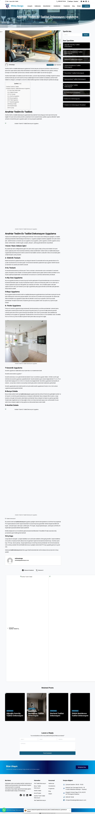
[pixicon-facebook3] (20, 795)
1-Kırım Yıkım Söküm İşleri (13, 90)
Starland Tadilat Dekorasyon (57, 714)
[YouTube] (83, 1)
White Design (36, 20)
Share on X (40, 570)
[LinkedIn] (86, 1)
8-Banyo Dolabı (11, 104)
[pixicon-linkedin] (27, 795)
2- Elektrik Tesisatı (12, 92)
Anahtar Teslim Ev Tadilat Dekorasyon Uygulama (18, 88)
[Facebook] (81, 1)
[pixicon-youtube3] (30, 795)
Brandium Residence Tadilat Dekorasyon (36, 713)
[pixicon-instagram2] (24, 795)
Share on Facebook (29, 570)
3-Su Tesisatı (11, 94)
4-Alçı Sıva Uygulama (13, 96)
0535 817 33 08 (62, 1)
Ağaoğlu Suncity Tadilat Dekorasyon (14, 714)
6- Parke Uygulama (12, 100)
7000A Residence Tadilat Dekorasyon (80, 714)
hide (20, 83)
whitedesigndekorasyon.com (22, 560)
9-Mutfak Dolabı (12, 105)
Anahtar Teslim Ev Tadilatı (12, 86)
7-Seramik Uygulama (13, 102)
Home (29, 20)
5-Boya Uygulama (12, 98)
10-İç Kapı (10, 107)
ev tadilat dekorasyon (18, 115)
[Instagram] (88, 1)
